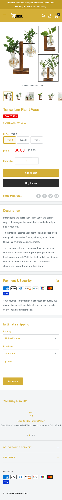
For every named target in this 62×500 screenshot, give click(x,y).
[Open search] (43, 16)
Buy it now (31, 182)
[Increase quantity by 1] (35, 161)
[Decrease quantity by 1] (18, 161)
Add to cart (31, 172)
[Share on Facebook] (38, 195)
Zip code (7, 361)
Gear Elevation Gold (14, 122)
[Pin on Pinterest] (44, 195)
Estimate (13, 381)
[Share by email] (56, 195)
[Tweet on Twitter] (50, 195)
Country (7, 331)
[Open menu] (4, 16)
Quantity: (8, 160)
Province (8, 346)
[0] (56, 16)
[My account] (49, 16)
